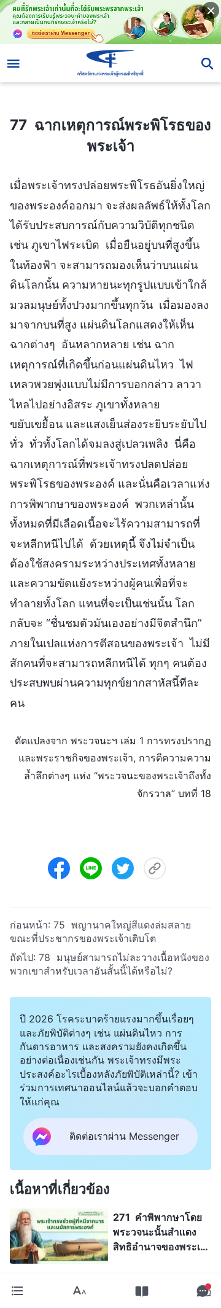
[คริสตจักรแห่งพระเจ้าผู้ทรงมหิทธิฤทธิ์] (110, 63)
